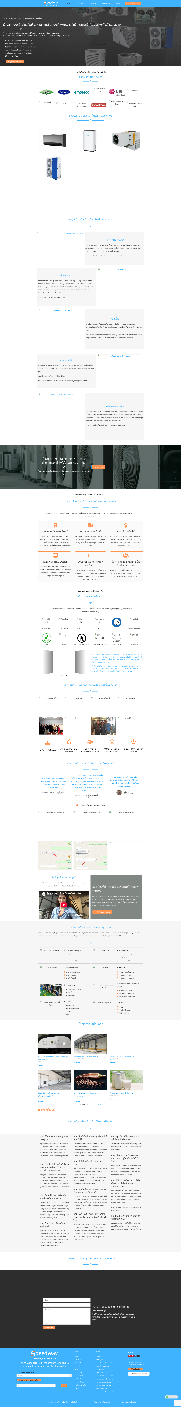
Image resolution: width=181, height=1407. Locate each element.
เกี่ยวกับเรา (79, 4)
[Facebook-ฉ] (135, 1356)
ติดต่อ (118, 4)
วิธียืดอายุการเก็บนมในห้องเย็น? (121, 1093)
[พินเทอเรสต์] (132, 1356)
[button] (40, 662)
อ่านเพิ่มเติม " (41, 1065)
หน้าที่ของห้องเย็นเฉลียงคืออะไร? (122, 1057)
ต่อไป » (100, 1105)
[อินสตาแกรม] (138, 1356)
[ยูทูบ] (129, 1356)
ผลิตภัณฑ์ (91, 4)
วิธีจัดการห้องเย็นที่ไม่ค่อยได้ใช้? (86, 1057)
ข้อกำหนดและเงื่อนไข (128, 1402)
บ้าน (68, 4)
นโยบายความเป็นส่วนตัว (101, 1402)
